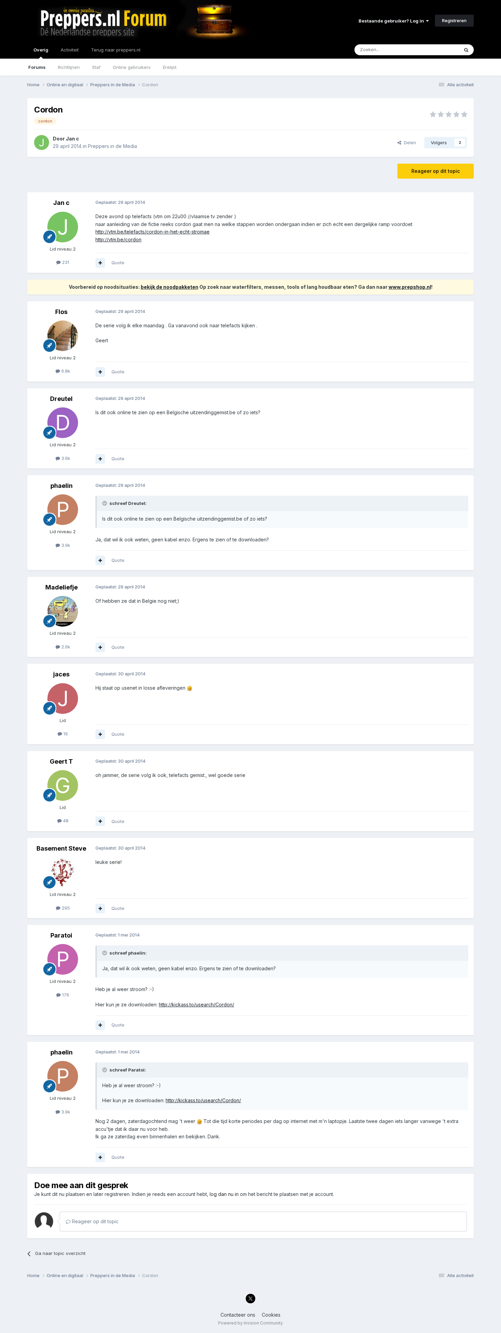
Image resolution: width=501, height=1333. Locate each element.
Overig (40, 50)
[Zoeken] (466, 49)
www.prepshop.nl (410, 287)
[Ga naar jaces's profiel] (62, 698)
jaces (61, 674)
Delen (408, 142)
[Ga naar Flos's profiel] (62, 335)
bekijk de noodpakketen (169, 287)
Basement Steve (61, 848)
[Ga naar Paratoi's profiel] (62, 959)
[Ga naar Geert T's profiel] (62, 785)
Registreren (454, 20)
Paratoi (61, 935)
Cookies (271, 1315)
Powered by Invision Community (250, 1322)
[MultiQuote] (100, 263)
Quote (117, 262)
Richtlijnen (69, 67)
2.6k (65, 646)
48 (65, 820)
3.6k (65, 458)
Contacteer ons (238, 1315)
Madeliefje (61, 587)
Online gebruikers (132, 67)
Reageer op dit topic (435, 171)
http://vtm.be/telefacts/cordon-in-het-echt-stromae (152, 232)
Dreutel (61, 398)
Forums (37, 67)
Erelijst (170, 67)
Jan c (72, 138)
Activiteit (70, 50)
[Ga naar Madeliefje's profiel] (62, 611)
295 (65, 908)
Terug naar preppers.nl (115, 50)
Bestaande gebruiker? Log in (392, 21)
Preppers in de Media (112, 146)
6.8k (65, 371)
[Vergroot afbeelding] (189, 688)
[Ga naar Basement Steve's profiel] (62, 872)
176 (65, 995)
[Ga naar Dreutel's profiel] (62, 422)
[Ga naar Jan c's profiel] (41, 142)
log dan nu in (224, 1194)
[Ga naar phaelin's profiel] (62, 509)
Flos (61, 311)
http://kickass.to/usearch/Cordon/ (196, 1004)
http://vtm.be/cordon (118, 239)
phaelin (61, 485)
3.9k (65, 545)
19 (65, 733)
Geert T (61, 761)
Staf (96, 67)
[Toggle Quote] (105, 503)
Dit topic (441, 49)
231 (65, 262)
